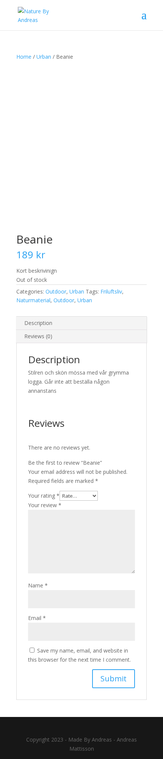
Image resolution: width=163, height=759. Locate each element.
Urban (43, 56)
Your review (44, 505)
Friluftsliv (111, 291)
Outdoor (55, 291)
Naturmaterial (33, 300)
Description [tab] (38, 322)
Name (38, 585)
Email (37, 618)
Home (23, 56)
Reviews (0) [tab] (38, 336)
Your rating (44, 495)
